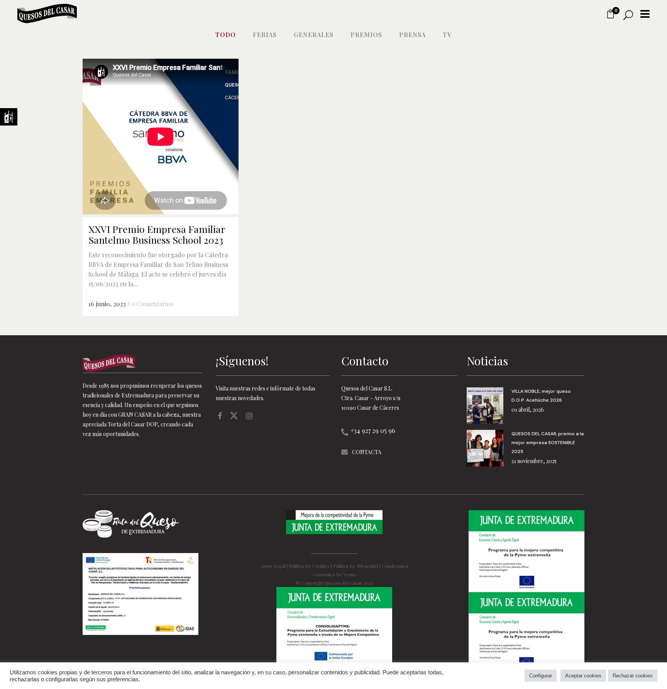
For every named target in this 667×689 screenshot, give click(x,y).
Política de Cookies (309, 566)
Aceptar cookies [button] (583, 676)
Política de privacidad (355, 566)
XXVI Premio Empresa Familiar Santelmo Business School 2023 (156, 234)
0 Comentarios (152, 304)
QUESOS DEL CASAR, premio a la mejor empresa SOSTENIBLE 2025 (547, 443)
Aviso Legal (273, 566)
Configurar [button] (540, 676)
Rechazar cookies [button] (633, 676)
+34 (372, 430)
